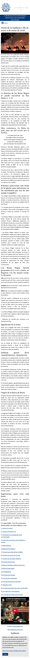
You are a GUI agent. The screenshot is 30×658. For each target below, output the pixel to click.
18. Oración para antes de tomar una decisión (14, 588)
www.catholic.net (17, 626)
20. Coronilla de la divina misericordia (12, 594)
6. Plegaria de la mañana (8, 549)
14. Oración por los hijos (8, 575)
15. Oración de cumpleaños (9, 578)
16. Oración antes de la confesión (11, 581)
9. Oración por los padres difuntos (11, 558)
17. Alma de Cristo (6, 585)
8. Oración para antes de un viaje (10, 555)
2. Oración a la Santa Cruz (8, 531)
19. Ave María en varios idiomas (10, 591)
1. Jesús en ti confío (7, 528)
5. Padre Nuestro (6, 545)
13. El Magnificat (6, 572)
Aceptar (5, 654)
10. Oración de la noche (8, 562)
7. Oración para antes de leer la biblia (12, 552)
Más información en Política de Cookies (14, 651)
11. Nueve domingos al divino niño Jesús (13, 565)
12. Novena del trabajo (7, 568)
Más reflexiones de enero (15, 629)
